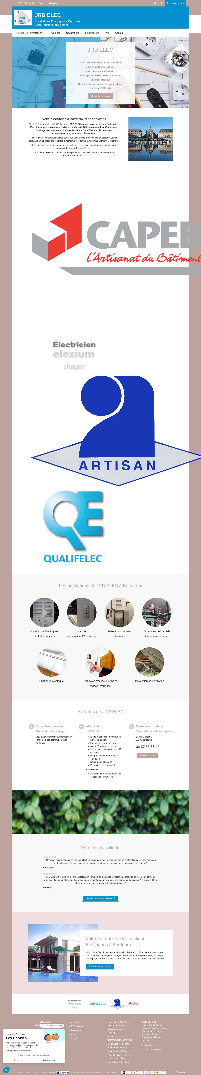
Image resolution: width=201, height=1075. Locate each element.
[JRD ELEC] (22, 23)
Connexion (181, 1072)
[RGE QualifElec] (74, 527)
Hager (97, 1072)
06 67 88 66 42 (147, 747)
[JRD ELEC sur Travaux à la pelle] (149, 1072)
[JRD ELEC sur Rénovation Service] (160, 1072)
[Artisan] (117, 1004)
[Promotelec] (97, 1004)
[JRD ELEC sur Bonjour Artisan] (126, 1072)
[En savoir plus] (44, 612)
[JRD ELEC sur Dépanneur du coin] (137, 1072)
